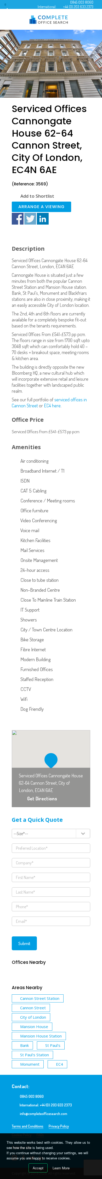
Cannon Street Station (39, 998)
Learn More (61, 1167)
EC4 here (52, 405)
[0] (10, 6)
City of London (33, 1017)
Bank (24, 1045)
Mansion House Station (41, 1036)
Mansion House (34, 1026)
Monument (29, 1064)
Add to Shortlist (37, 196)
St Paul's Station (34, 1054)
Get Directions (42, 798)
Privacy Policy (59, 1126)
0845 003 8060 (81, 2)
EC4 (59, 1064)
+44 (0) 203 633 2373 (78, 6)
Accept (38, 1167)
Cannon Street (33, 1007)
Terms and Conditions (27, 1126)
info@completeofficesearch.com (43, 1113)
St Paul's (52, 1045)
